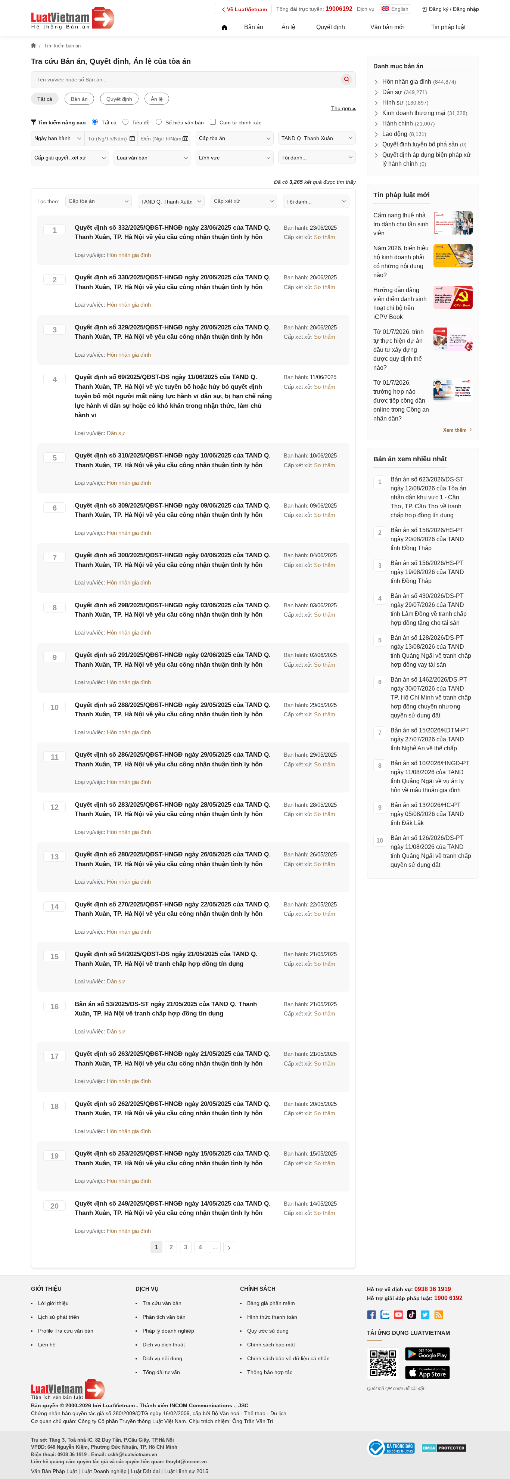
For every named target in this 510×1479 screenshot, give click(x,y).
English (399, 9)
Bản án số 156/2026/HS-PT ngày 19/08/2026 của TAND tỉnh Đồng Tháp (427, 572)
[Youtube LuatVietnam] (398, 1315)
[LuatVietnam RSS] (438, 1315)
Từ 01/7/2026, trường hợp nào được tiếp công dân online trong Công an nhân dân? (401, 400)
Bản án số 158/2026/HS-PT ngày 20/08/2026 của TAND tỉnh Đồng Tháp (427, 539)
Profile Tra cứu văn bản (65, 1331)
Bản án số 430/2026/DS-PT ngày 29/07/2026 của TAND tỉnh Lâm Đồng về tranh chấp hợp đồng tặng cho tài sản (429, 609)
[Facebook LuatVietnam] (371, 1315)
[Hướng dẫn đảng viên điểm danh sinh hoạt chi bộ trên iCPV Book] (453, 297)
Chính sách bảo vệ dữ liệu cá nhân (288, 1358)
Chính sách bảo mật (271, 1345)
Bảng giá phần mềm (271, 1303)
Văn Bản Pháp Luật (54, 1471)
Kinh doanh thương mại (413, 113)
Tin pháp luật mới (401, 195)
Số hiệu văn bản (184, 122)
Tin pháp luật (448, 27)
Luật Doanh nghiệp (104, 1471)
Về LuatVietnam (247, 9)
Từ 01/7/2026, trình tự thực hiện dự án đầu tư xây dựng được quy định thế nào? (398, 350)
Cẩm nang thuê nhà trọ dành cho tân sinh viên (401, 224)
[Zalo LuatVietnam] (384, 1315)
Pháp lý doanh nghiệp (168, 1331)
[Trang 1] (229, 1247)
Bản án (253, 27)
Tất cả (44, 99)
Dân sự (116, 433)
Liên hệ (47, 1345)
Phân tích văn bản (164, 1317)
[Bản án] (73, 18)
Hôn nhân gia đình (129, 255)
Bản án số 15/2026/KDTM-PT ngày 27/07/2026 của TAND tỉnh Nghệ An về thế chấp (430, 739)
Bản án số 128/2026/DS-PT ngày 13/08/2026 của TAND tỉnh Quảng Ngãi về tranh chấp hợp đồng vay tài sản (431, 651)
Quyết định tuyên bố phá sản (420, 144)
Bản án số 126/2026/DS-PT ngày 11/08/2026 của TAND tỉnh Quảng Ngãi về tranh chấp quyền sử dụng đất (431, 851)
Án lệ (288, 27)
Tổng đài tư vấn (161, 1372)
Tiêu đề (140, 122)
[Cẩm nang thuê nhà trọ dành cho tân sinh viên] (453, 223)
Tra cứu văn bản (162, 1303)
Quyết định (330, 27)
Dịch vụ (365, 9)
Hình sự (393, 102)
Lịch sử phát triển (58, 1317)
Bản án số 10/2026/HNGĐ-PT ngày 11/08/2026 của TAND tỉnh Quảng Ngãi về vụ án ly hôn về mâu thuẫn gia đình (430, 776)
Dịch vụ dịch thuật (164, 1345)
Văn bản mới (387, 27)
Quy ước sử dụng (268, 1331)
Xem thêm (455, 430)
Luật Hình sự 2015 (186, 1471)
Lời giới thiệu (53, 1303)
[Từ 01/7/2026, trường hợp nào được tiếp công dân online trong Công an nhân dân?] (453, 390)
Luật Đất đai (145, 1471)
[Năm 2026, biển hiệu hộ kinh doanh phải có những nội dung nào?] (453, 255)
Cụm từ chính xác (239, 122)
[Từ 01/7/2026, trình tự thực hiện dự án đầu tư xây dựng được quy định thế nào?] (453, 339)
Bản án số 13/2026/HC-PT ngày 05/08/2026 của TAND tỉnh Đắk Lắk (427, 814)
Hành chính (397, 123)
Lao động (394, 134)
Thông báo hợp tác (269, 1372)
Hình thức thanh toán (272, 1317)
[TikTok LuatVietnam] (411, 1315)
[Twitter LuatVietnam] (425, 1315)
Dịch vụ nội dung (162, 1358)
